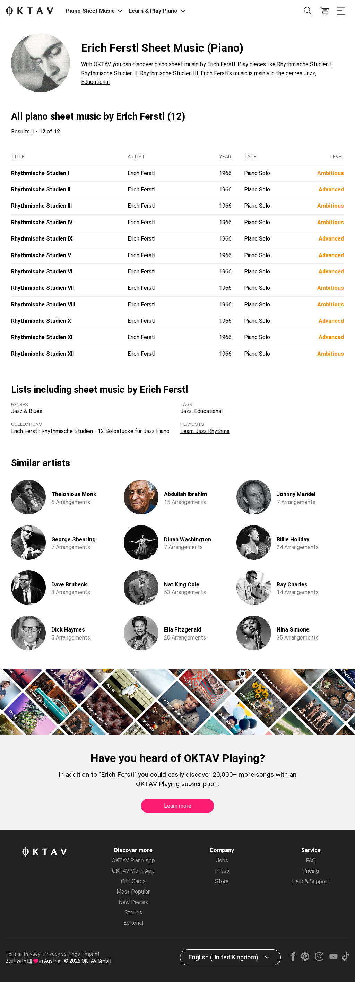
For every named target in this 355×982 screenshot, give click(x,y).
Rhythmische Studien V (41, 255)
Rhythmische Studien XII (42, 353)
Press (222, 871)
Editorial (133, 923)
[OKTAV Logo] (29, 11)
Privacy (32, 954)
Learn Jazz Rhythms (205, 431)
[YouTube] (333, 958)
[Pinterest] (305, 958)
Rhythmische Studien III (169, 73)
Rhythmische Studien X (41, 321)
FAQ (311, 860)
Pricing (310, 871)
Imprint (91, 954)
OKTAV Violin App (133, 871)
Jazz (309, 73)
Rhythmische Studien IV (41, 222)
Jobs (222, 860)
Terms (13, 954)
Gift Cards (133, 881)
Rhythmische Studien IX (41, 238)
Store (222, 881)
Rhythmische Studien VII (42, 288)
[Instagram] (319, 958)
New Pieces (133, 902)
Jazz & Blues (26, 411)
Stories (133, 912)
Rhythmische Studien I (40, 173)
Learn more (177, 805)
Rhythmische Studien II (40, 189)
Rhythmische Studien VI (41, 271)
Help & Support (310, 881)
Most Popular (133, 891)
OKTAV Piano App (133, 860)
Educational (95, 82)
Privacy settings (62, 954)
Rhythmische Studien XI (41, 337)
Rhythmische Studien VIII (43, 304)
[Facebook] (293, 958)
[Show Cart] (324, 11)
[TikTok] (345, 958)
